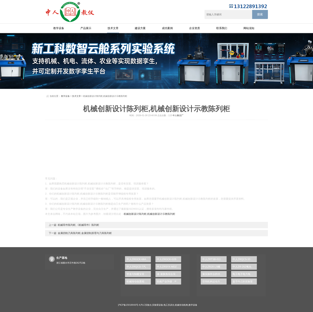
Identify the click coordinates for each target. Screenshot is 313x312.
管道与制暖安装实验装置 (139, 274)
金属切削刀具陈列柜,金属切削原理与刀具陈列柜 (84, 233)
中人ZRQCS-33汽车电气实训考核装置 (245, 259)
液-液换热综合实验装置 (169, 274)
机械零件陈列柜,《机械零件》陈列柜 (78, 224)
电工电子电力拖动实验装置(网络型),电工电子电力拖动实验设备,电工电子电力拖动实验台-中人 (245, 274)
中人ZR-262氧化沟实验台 (245, 266)
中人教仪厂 (178, 115)
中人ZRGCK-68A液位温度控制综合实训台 (139, 259)
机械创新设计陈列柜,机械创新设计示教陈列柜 (149, 213)
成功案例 (167, 28)
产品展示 (85, 28)
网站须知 (248, 28)
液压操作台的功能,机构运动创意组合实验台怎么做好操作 (214, 274)
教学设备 (58, 28)
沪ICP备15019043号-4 (129, 305)
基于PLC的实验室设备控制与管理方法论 (245, 281)
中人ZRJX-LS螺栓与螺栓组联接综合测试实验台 (214, 266)
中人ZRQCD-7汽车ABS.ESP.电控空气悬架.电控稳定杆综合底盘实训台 (139, 266)
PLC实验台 (146, 305)
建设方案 (140, 28)
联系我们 (221, 28)
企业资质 (194, 28)
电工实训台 (169, 305)
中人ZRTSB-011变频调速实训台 (214, 259)
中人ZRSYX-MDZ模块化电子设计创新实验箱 (169, 266)
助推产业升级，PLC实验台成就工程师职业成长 (169, 281)
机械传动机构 (181, 305)
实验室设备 (157, 305)
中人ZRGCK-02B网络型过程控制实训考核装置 (169, 259)
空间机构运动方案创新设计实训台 (214, 281)
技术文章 (113, 28)
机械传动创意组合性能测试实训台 (139, 281)
